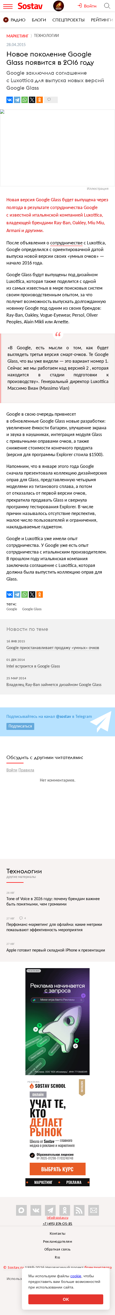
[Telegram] (17, 100)
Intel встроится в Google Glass (33, 666)
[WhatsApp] (24, 100)
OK (66, 1299)
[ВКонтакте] (9, 100)
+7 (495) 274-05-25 (57, 1224)
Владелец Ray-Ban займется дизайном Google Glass (53, 685)
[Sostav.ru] (34, 6)
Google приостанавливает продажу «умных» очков (52, 648)
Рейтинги (102, 19)
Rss (57, 1258)
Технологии (24, 870)
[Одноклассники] (39, 100)
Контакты (58, 1234)
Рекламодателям (57, 1242)
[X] (32, 100)
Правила (26, 770)
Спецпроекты (68, 19)
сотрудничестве (66, 243)
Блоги (39, 19)
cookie (75, 1276)
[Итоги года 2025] (65, 6)
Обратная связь (57, 1250)
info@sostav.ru (57, 1217)
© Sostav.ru (13, 1268)
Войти (11, 770)
